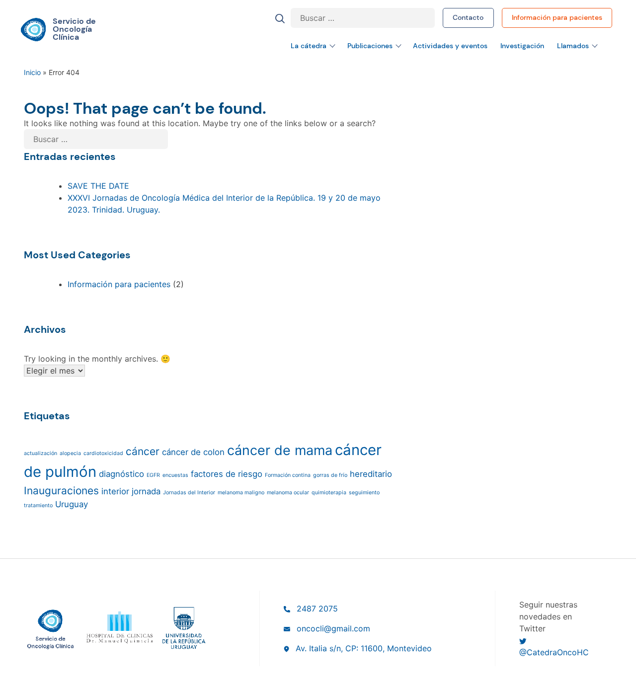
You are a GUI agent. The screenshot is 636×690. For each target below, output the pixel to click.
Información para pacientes (557, 17)
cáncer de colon (193, 452)
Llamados (573, 45)
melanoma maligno (241, 492)
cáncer (142, 451)
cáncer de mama (279, 450)
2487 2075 (317, 608)
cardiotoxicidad (103, 453)
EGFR (153, 475)
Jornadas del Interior (189, 492)
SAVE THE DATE (98, 186)
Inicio (32, 72)
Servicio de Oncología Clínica (74, 29)
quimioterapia (329, 492)
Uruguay (71, 504)
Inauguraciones (61, 490)
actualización (40, 453)
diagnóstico (121, 474)
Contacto (468, 17)
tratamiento (38, 505)
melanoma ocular (288, 492)
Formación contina (288, 475)
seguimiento (364, 492)
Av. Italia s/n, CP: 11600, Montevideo (364, 648)
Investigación (522, 45)
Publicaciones (370, 45)
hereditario (371, 474)
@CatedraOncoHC (554, 652)
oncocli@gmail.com (333, 628)
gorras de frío (330, 475)
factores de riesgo (226, 474)
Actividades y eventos (450, 45)
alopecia (70, 453)
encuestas (175, 475)
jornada (146, 491)
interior (115, 491)
